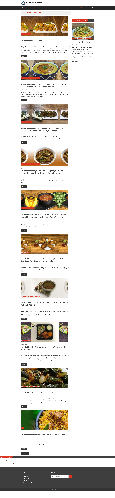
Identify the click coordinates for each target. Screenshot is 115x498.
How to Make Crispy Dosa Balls (34, 41)
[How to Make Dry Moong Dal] (83, 31)
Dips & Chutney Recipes (25, 208)
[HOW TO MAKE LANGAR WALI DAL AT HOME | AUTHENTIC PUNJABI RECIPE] (44, 288)
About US (25, 476)
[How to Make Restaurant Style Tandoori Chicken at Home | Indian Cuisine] (44, 332)
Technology (33, 8)
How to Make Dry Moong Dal (82, 42)
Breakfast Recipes (24, 252)
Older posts (25, 453)
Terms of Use (26, 480)
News (26, 8)
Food (39, 8)
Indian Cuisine (27, 77)
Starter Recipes (27, 34)
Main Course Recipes (36, 77)
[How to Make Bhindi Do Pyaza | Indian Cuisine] (44, 378)
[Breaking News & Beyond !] (22, 8)
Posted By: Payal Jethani (26, 43)
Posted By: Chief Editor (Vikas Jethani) (29, 308)
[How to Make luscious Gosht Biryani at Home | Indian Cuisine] (44, 420)
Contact (51, 8)
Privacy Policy (26, 478)
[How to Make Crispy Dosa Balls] (44, 26)
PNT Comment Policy (28, 482)
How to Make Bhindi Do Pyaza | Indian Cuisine (39, 393)
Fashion (45, 8)
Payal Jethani (84, 44)
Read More (74, 61)
